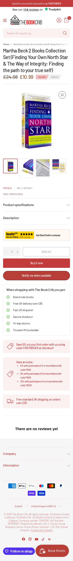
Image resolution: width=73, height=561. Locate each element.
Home (6, 44)
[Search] (65, 33)
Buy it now (36, 263)
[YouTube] (36, 539)
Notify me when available (36, 275)
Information (11, 465)
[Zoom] (62, 95)
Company (9, 453)
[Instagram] (30, 539)
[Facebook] (23, 539)
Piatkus (7, 188)
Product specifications (18, 205)
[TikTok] (43, 539)
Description (11, 218)
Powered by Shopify (42, 530)
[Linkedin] (49, 539)
